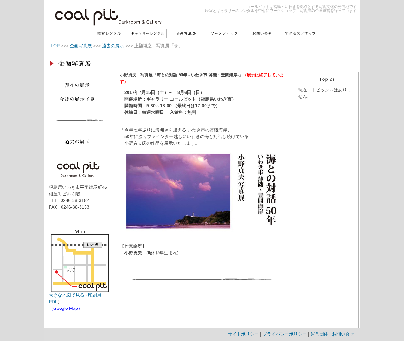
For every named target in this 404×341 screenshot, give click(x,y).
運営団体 (319, 334)
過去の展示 (113, 45)
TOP (55, 45)
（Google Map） (65, 308)
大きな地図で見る (66, 295)
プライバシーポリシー (285, 334)
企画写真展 (81, 45)
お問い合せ (343, 334)
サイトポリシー (243, 334)
